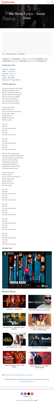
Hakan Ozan (12, 73)
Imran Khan (10, 76)
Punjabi (22, 375)
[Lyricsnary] (8, 2)
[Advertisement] (27, 42)
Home (4, 54)
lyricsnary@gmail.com (27, 381)
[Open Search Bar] (48, 2)
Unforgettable (11, 71)
